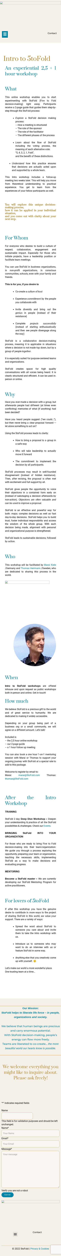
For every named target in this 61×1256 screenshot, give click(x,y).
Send (7, 1195)
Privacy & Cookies (39, 1248)
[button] (4, 34)
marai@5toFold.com (29, 775)
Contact (52, 33)
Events (47, 826)
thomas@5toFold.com (16, 778)
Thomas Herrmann (30, 568)
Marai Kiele (50, 565)
